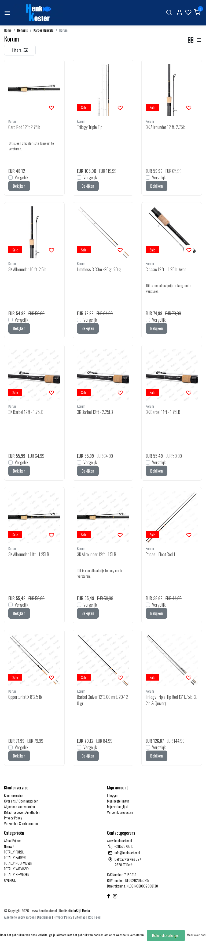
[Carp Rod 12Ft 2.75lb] (34, 90)
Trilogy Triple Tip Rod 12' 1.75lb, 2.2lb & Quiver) (171, 700)
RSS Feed (94, 917)
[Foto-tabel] (190, 40)
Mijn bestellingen (118, 801)
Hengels (22, 30)
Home (8, 30)
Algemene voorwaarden (19, 806)
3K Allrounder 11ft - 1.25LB (28, 554)
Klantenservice (13, 795)
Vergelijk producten (120, 812)
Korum (63, 30)
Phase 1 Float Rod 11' (161, 554)
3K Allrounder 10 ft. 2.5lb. (27, 269)
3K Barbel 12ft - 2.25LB (95, 412)
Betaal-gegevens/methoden (22, 812)
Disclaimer (44, 917)
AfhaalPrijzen (12, 840)
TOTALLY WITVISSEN (17, 868)
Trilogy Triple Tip (89, 127)
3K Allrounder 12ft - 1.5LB (96, 554)
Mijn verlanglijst (117, 806)
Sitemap (80, 917)
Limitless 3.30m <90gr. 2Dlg (99, 269)
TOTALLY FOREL (14, 852)
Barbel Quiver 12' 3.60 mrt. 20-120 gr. (102, 700)
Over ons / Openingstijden (21, 801)
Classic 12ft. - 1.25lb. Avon (166, 269)
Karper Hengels (44, 30)
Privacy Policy (13, 818)
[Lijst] (198, 40)
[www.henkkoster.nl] (38, 12)
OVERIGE (10, 880)
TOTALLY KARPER (15, 857)
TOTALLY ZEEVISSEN (16, 874)
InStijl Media (81, 910)
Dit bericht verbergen (165, 935)
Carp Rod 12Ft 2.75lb (24, 127)
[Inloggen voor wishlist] (51, 107)
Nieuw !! (9, 846)
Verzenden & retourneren (21, 823)
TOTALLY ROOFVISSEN (18, 863)
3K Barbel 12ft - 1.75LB (25, 412)
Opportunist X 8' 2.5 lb (25, 697)
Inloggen (112, 795)
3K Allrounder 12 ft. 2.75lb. (166, 127)
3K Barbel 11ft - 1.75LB (163, 412)
